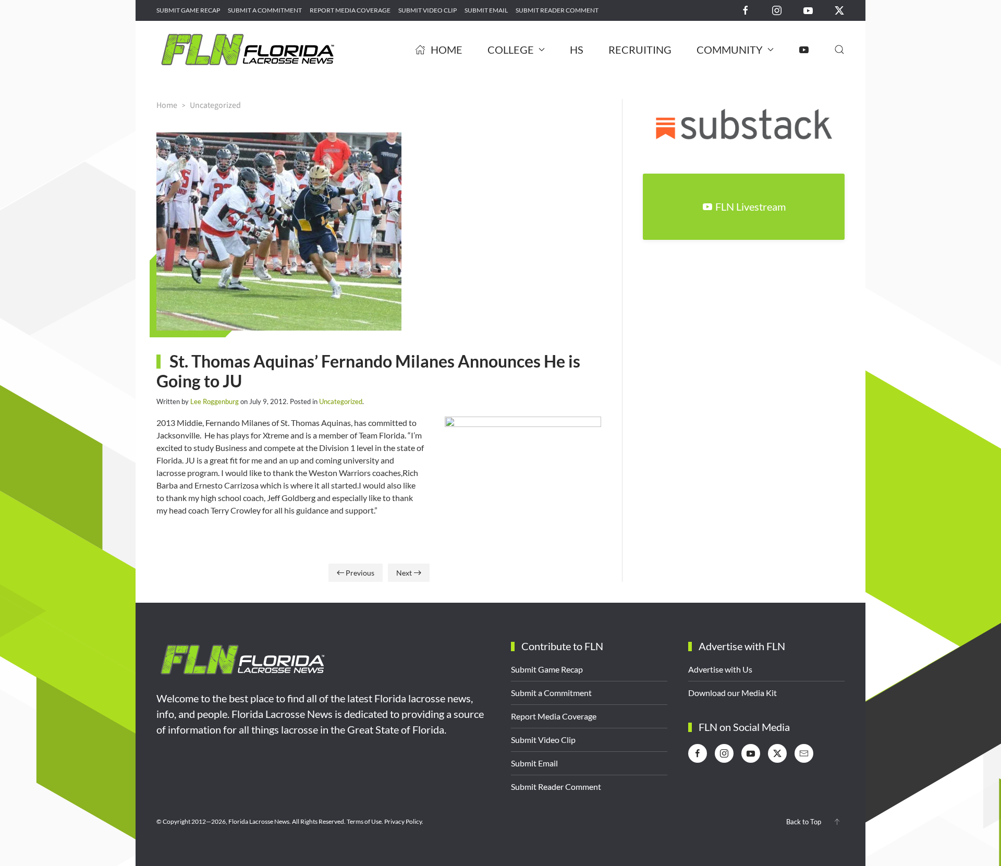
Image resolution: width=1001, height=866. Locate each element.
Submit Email (486, 10)
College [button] (510, 49)
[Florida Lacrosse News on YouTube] (808, 10)
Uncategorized (340, 401)
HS (576, 49)
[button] (839, 49)
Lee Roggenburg (214, 401)
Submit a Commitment (265, 10)
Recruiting (640, 49)
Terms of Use (364, 821)
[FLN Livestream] (804, 49)
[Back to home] (247, 49)
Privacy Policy (403, 821)
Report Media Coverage (350, 10)
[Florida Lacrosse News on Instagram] (777, 10)
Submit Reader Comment (557, 10)
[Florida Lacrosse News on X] (839, 10)
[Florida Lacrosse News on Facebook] (745, 10)
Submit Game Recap (188, 10)
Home (446, 49)
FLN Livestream (750, 206)
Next (404, 572)
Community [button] (730, 49)
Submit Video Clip (427, 10)
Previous (360, 572)
